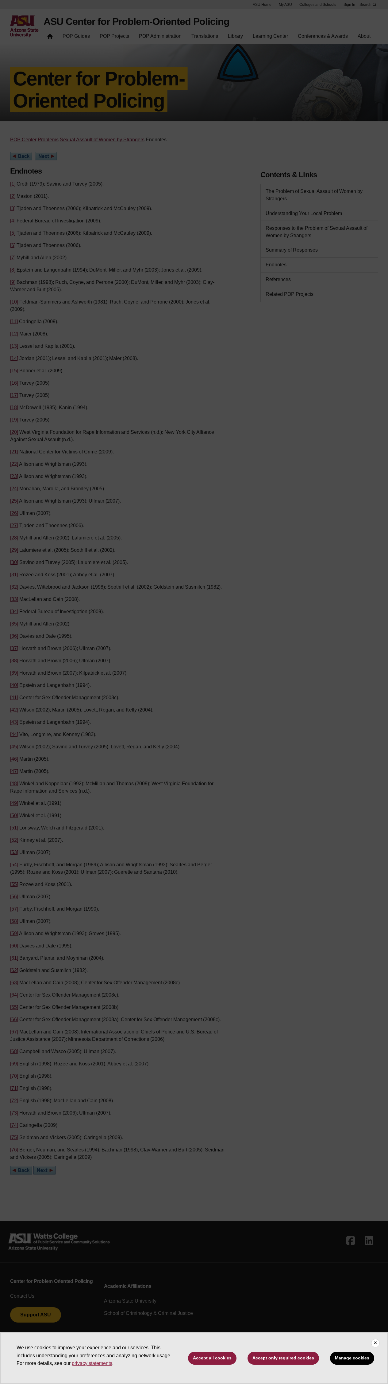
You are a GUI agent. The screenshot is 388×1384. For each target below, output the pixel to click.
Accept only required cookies (283, 1357)
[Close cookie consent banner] (375, 1343)
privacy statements (92, 1363)
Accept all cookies (212, 1357)
